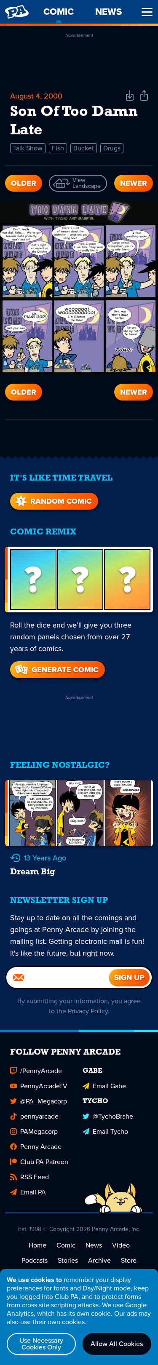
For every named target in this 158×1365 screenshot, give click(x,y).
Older (23, 183)
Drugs (112, 148)
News (94, 1245)
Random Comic (60, 501)
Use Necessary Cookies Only (41, 1344)
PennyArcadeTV (43, 1086)
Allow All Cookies (117, 1344)
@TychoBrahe (113, 1116)
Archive (99, 1260)
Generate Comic (65, 669)
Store (129, 1260)
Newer (133, 183)
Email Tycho (110, 1131)
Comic (65, 1245)
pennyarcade (39, 1116)
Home (37, 1245)
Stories (68, 1260)
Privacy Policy (88, 1011)
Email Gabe (109, 1086)
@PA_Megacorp (43, 1101)
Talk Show (28, 148)
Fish (58, 148)
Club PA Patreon (44, 1162)
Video (121, 1245)
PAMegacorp (39, 1131)
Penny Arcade (41, 1146)
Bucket (83, 148)
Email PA (33, 1192)
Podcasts (34, 1260)
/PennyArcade (41, 1071)
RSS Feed (34, 1177)
